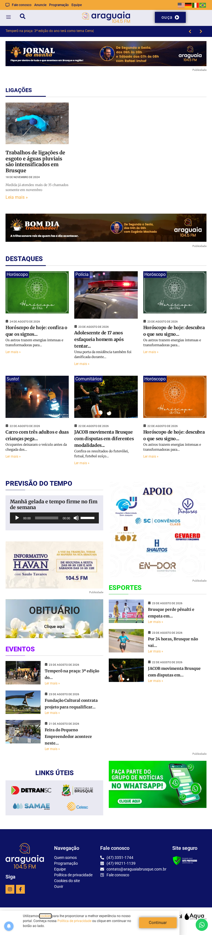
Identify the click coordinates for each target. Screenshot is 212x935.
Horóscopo (17, 274)
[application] (54, 517)
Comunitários (88, 378)
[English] (181, 4)
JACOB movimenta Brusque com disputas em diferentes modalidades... (104, 438)
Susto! (13, 378)
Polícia (82, 274)
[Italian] (195, 4)
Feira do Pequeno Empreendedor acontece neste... (68, 736)
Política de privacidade (74, 921)
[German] (188, 4)
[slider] (88, 517)
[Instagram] (10, 889)
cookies (45, 916)
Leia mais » (17, 197)
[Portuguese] (202, 4)
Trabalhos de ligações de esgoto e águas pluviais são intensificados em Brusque (35, 161)
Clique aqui (54, 626)
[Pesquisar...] (22, 17)
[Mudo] (76, 518)
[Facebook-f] (20, 889)
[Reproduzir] (17, 518)
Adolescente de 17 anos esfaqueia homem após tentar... (98, 339)
